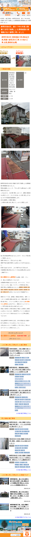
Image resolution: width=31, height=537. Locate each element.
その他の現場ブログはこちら (23, 517)
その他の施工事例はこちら (23, 413)
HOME (2, 18)
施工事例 (8, 18)
